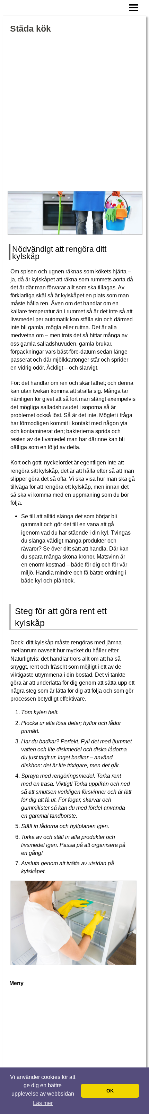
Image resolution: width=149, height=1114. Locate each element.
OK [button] (110, 1091)
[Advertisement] (74, 113)
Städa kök (30, 28)
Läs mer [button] (43, 1103)
